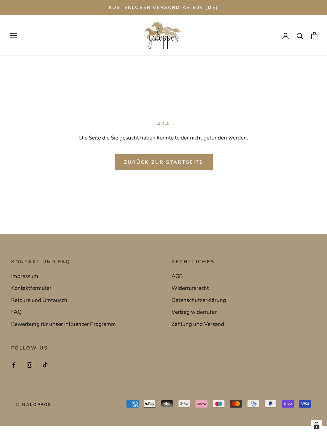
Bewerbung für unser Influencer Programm (63, 324)
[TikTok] (45, 364)
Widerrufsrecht (190, 288)
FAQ (16, 312)
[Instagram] (29, 364)
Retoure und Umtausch (39, 300)
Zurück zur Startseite (163, 162)
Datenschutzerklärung (198, 300)
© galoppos (33, 405)
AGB (177, 276)
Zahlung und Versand (197, 324)
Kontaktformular (31, 288)
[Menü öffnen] (13, 35)
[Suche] (300, 35)
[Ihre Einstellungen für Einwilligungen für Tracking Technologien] (316, 425)
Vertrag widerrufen (194, 312)
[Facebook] (14, 364)
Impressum (24, 276)
